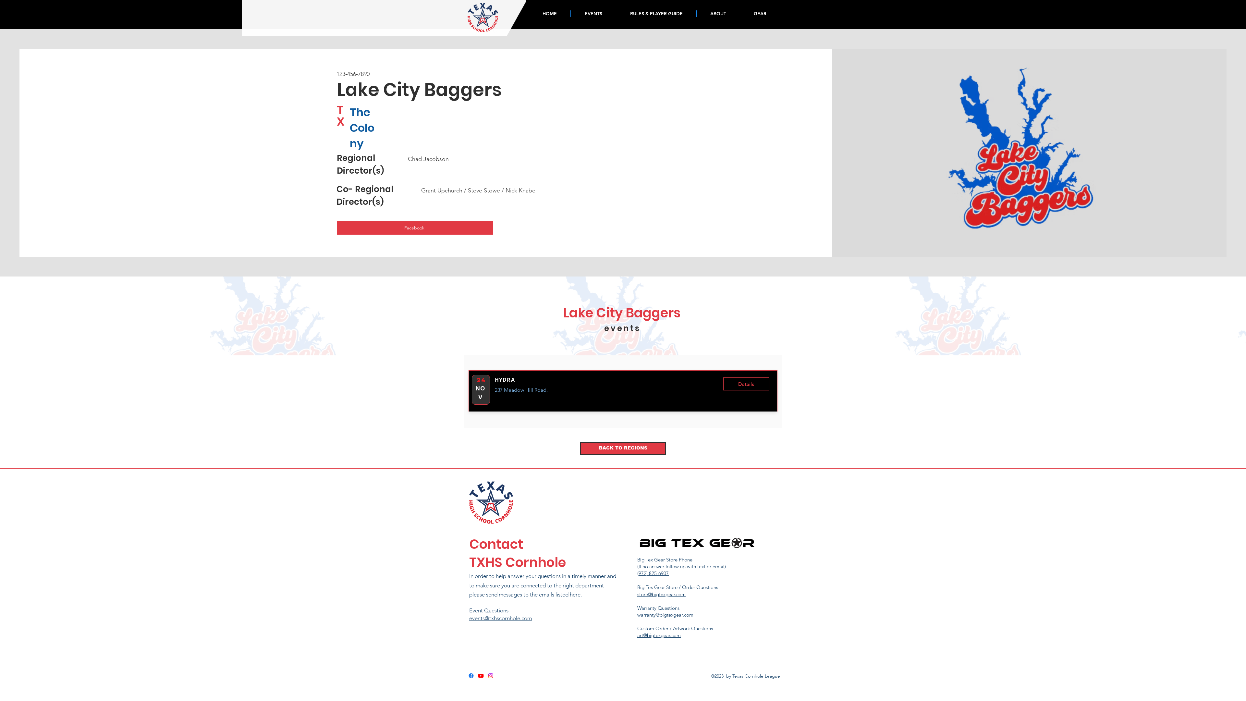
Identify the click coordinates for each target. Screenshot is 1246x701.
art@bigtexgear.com (659, 635)
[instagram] (490, 675)
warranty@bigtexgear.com (665, 615)
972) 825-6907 (654, 573)
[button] (746, 383)
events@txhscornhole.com (500, 618)
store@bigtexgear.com (661, 594)
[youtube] (481, 675)
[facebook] (471, 675)
